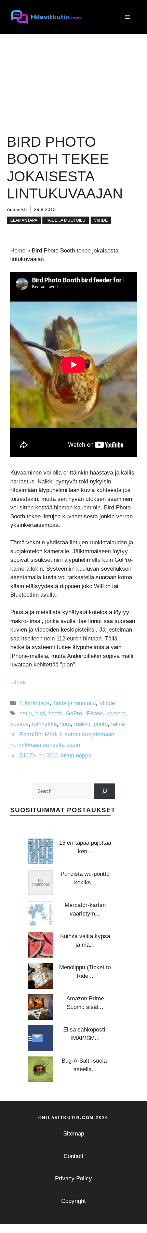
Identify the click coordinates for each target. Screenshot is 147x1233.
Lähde (18, 682)
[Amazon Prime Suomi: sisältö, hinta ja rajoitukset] (40, 1007)
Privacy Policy (73, 1178)
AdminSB (17, 209)
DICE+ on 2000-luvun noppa (55, 755)
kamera (115, 713)
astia (25, 713)
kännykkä (44, 724)
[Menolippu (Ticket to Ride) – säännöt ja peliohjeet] (40, 976)
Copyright (73, 1201)
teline (118, 724)
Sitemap (73, 1133)
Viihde (101, 220)
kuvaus (19, 724)
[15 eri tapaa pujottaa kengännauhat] (40, 851)
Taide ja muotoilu (65, 220)
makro (82, 724)
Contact (73, 1156)
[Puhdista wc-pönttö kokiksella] (40, 882)
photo (101, 724)
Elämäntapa (23, 220)
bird (40, 713)
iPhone (94, 713)
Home (17, 250)
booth (55, 713)
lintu (65, 724)
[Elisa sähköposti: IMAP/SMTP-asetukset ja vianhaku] (40, 1038)
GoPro (74, 713)
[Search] (105, 791)
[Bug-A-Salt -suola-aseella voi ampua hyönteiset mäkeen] (40, 1069)
